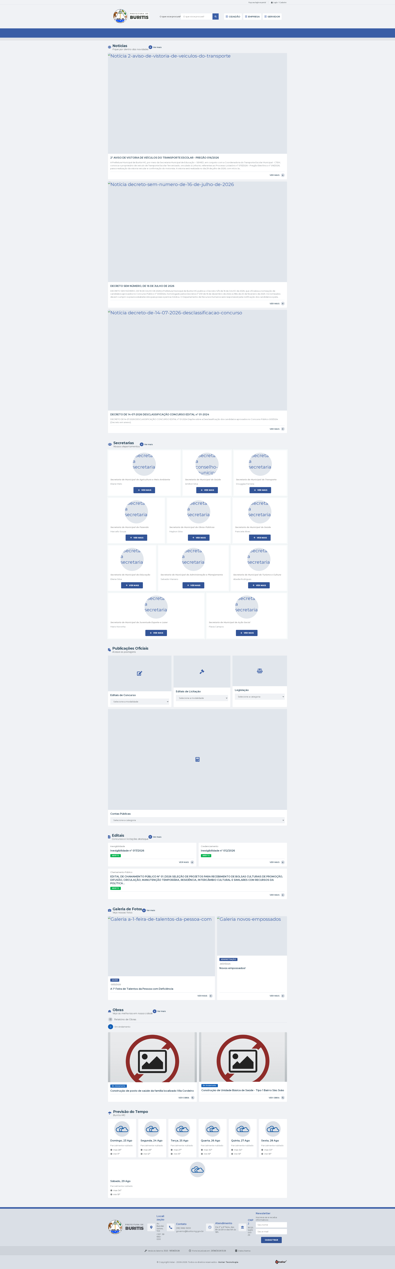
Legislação (242, 690)
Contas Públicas (120, 813)
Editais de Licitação (188, 691)
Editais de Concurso (123, 695)
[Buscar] (215, 16)
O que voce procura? (170, 16)
